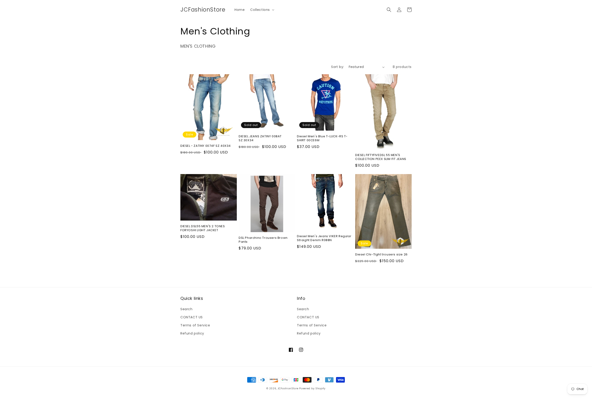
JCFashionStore (288, 388)
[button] (261, 10)
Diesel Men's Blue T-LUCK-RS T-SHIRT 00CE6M (322, 138)
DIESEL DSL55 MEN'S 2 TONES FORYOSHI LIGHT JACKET (202, 228)
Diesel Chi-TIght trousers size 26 (381, 255)
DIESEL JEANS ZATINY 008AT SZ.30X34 (260, 138)
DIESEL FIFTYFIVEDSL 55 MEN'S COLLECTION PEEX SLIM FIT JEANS (380, 157)
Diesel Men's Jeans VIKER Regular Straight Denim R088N (324, 238)
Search (186, 309)
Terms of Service (195, 325)
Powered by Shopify (312, 388)
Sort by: (337, 66)
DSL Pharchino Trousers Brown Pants (263, 240)
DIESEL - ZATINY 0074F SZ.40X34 (205, 146)
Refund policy (192, 333)
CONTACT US (191, 317)
